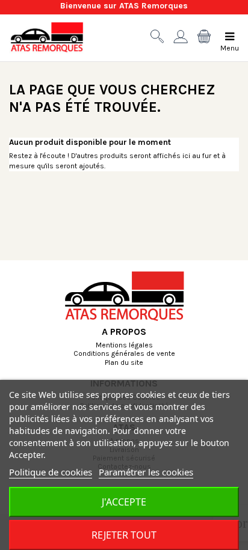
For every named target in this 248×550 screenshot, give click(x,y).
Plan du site (124, 363)
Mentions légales (124, 346)
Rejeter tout (124, 535)
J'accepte (124, 502)
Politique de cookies (50, 472)
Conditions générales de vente (124, 354)
